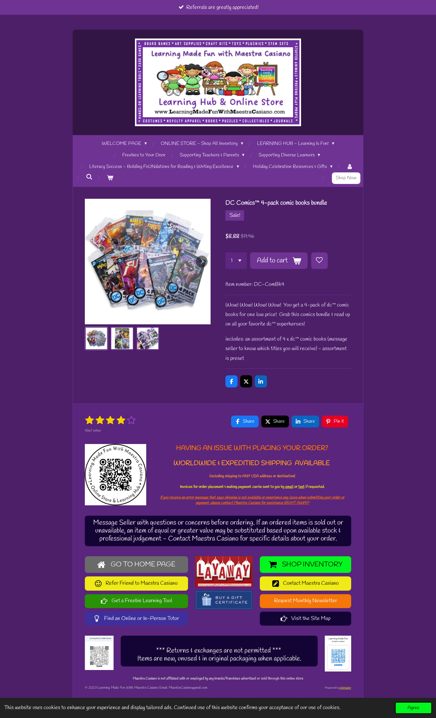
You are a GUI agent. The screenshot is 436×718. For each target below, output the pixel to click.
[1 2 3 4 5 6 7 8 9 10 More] (236, 260)
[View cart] (110, 178)
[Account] (350, 167)
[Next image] (202, 261)
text (301, 486)
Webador (345, 688)
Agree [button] (413, 708)
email (289, 486)
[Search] (89, 177)
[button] (96, 338)
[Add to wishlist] (319, 260)
